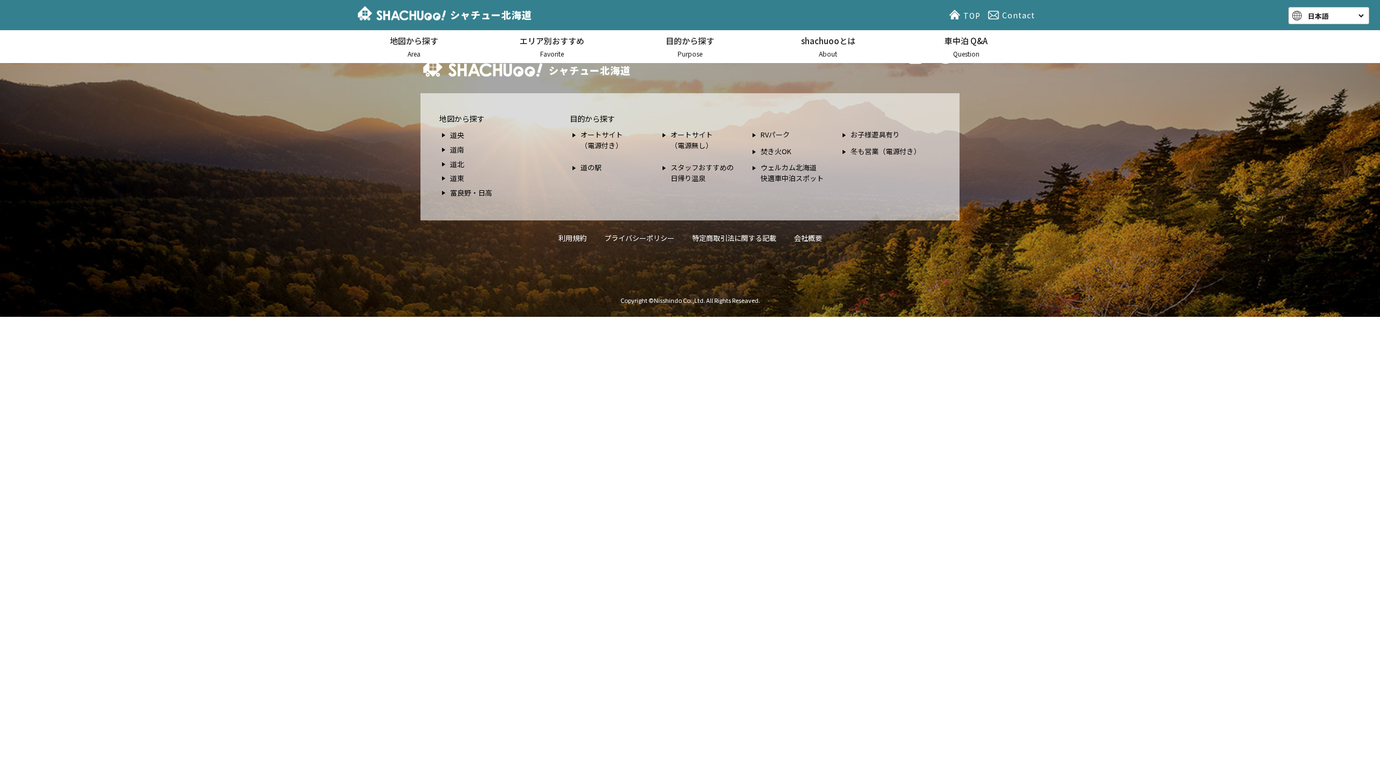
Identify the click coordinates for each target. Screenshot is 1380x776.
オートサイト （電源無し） (692, 139)
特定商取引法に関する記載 (734, 238)
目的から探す (690, 46)
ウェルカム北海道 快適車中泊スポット (792, 172)
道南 (457, 149)
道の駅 (591, 167)
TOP (972, 15)
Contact (1018, 15)
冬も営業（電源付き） (886, 151)
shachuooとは (828, 46)
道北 (457, 164)
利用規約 (572, 238)
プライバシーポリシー (639, 238)
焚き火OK (776, 151)
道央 (457, 135)
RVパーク (775, 134)
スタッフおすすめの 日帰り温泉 (702, 172)
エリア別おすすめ (552, 46)
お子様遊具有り (875, 134)
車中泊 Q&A (966, 46)
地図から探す (414, 46)
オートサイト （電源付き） (602, 139)
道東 (457, 178)
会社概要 (808, 238)
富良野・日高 (471, 193)
